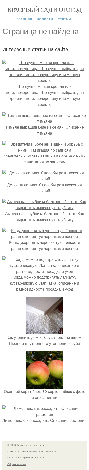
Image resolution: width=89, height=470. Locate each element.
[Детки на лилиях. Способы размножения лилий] (44, 179)
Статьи (64, 19)
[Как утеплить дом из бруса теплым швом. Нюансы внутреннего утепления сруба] (44, 331)
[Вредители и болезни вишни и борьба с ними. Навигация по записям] (44, 150)
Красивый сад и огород (44, 9)
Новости (45, 19)
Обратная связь (16, 464)
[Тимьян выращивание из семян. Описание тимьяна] (44, 121)
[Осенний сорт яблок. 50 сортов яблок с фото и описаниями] (44, 385)
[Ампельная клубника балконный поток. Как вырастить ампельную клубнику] (44, 207)
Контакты (13, 451)
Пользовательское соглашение (39, 451)
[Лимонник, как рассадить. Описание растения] (44, 414)
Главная (24, 19)
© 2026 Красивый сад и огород (25, 445)
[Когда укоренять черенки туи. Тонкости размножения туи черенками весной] (44, 236)
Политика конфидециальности (25, 457)
